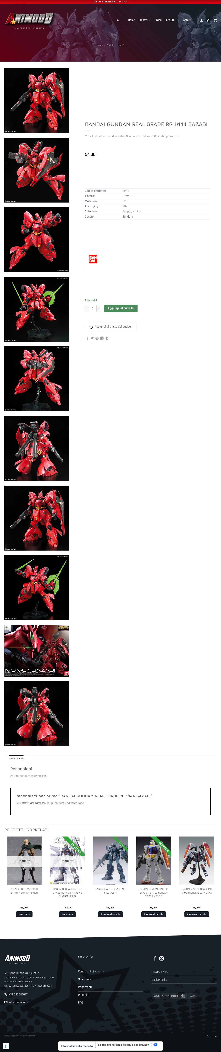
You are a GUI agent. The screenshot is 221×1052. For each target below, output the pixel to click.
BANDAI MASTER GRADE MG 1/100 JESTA (110, 890)
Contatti (186, 20)
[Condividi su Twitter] (92, 338)
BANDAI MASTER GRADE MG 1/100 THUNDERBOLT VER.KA (197, 890)
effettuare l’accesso (34, 803)
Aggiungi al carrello (121, 308)
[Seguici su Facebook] (155, 958)
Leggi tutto (24, 914)
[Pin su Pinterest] (97, 338)
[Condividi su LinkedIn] (102, 338)
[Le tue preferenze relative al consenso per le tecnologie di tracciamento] (6, 1046)
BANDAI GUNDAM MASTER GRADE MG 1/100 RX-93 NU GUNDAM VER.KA (67, 892)
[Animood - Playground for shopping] (33, 20)
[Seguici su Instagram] (161, 958)
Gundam (127, 217)
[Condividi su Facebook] (87, 338)
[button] (118, 20)
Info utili (170, 20)
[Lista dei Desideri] (208, 20)
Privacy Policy (160, 972)
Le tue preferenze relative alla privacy (123, 1044)
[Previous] (4, 882)
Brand (158, 20)
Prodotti (143, 20)
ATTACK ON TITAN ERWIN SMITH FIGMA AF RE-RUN (24, 890)
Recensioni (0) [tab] (16, 758)
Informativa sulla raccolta (77, 1046)
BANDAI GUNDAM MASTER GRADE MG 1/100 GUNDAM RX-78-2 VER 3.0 (154, 892)
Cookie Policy (159, 980)
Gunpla (126, 211)
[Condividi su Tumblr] (106, 338)
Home (131, 20)
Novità (121, 45)
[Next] (216, 882)
